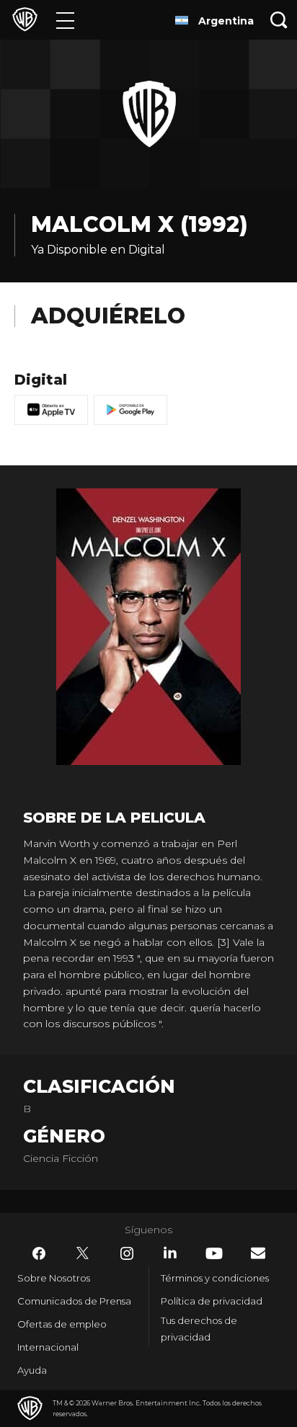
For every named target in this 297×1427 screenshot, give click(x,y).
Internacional (48, 1347)
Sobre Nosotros (53, 1278)
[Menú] (65, 20)
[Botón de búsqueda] (279, 20)
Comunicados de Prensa (74, 1301)
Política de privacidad (211, 1301)
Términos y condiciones (215, 1278)
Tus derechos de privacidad (199, 1329)
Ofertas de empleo (62, 1324)
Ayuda (32, 1370)
